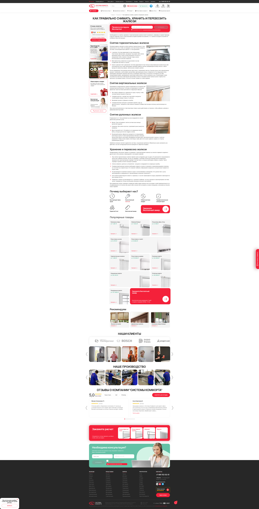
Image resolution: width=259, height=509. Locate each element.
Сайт (116, 395)
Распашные (125, 486)
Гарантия (141, 488)
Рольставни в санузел (142, 10)
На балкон (108, 482)
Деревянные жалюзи (120, 10)
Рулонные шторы (106, 10)
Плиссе (91, 474)
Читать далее (136, 413)
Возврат (141, 484)
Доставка (141, 486)
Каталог (94, 10)
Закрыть (9, 505)
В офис (90, 478)
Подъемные (125, 488)
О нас (140, 474)
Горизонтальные (93, 494)
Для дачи (108, 476)
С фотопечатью (109, 496)
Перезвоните (144, 6)
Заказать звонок (99, 111)
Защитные (108, 484)
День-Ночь (153, 10)
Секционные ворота (165, 10)
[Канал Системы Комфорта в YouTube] (160, 484)
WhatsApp (123, 395)
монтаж (127, 201)
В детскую (91, 484)
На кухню (91, 480)
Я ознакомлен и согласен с (147, 29)
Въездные (125, 482)
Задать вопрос (163, 495)
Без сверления (92, 492)
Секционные (126, 490)
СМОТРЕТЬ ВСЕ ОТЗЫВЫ (161, 395)
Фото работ (110, 1)
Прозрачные (109, 488)
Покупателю (129, 1)
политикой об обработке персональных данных (152, 29)
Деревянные (92, 488)
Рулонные (91, 482)
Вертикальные (92, 490)
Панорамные (126, 492)
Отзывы (136, 1)
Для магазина (109, 494)
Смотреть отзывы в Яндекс (98, 37)
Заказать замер (133, 6)
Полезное (141, 490)
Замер (140, 476)
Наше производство (144, 496)
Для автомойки (126, 494)
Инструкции (142, 494)
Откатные (125, 478)
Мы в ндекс (98, 395)
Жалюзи (91, 471)
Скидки (141, 1)
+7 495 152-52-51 (162, 475)
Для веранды (109, 492)
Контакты (153, 1)
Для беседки (109, 490)
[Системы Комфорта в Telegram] (162, 484)
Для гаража (108, 486)
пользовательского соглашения (161, 506)
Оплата (141, 480)
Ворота (125, 471)
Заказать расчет (119, 1)
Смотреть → (114, 233)
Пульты (124, 474)
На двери (108, 478)
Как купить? (142, 492)
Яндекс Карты (108, 395)
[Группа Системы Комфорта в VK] (157, 484)
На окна (108, 474)
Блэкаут (130, 10)
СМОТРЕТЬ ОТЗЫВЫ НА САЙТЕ (98, 40)
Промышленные (126, 496)
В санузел (108, 480)
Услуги (146, 1)
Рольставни (109, 471)
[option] (90, 341)
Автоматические (93, 496)
